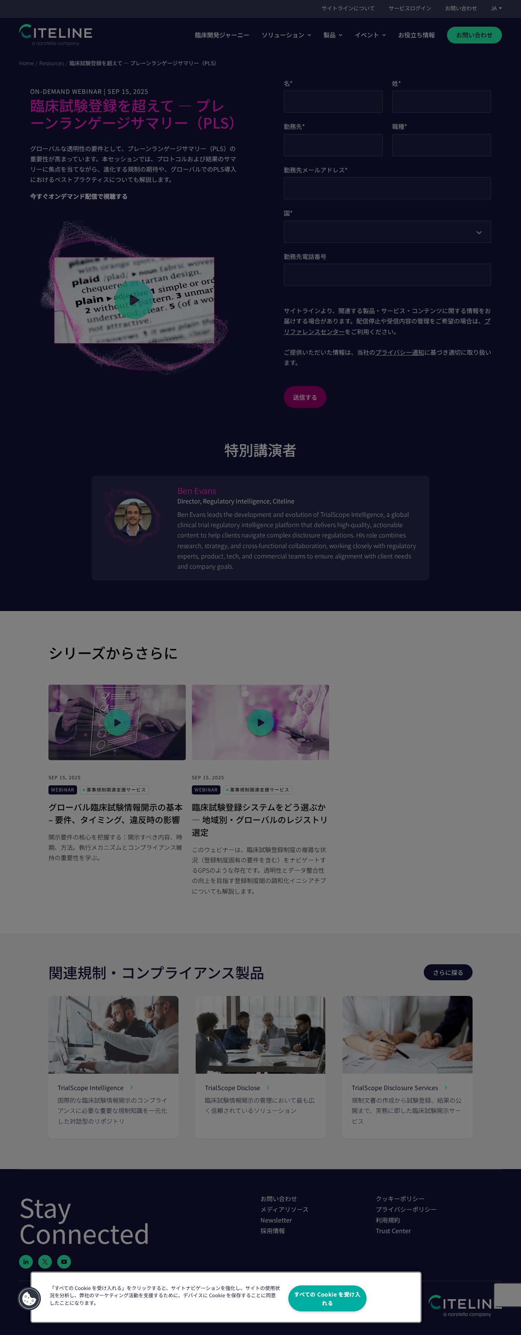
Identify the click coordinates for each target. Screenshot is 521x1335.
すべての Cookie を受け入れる (327, 1298)
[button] (29, 1299)
